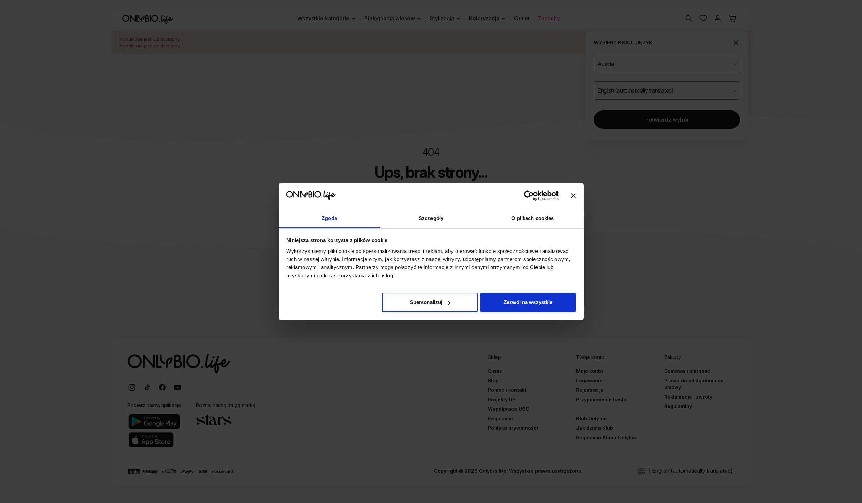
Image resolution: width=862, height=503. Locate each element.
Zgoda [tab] (329, 218)
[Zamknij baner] (573, 196)
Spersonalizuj (426, 302)
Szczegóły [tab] (431, 218)
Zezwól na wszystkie (528, 302)
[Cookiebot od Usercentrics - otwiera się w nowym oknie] (529, 196)
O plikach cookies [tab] (532, 218)
